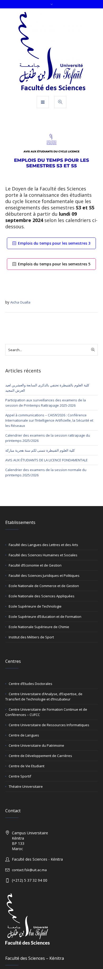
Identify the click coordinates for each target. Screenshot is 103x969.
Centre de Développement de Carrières (40, 755)
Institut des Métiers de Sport (31, 637)
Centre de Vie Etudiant (26, 766)
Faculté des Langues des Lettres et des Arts (43, 544)
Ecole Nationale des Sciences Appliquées (41, 596)
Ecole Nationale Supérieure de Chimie (39, 626)
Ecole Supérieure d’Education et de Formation (45, 616)
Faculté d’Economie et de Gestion (35, 565)
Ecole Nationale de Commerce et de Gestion (44, 585)
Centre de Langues (24, 735)
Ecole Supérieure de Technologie (35, 606)
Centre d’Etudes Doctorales (30, 683)
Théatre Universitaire (26, 786)
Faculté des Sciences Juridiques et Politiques (44, 575)
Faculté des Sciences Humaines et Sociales (43, 555)
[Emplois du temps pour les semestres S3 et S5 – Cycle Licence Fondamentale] (51, 154)
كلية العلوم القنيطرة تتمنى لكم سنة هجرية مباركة (40, 450)
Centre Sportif (20, 776)
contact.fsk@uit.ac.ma (29, 869)
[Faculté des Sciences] (51, 52)
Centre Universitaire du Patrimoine (36, 745)
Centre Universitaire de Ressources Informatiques (49, 725)
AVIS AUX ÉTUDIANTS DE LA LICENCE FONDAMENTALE (46, 460)
